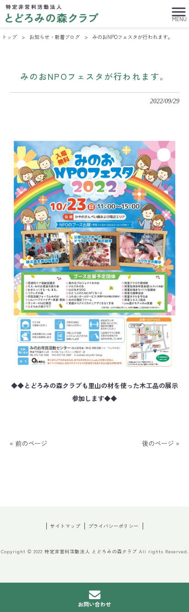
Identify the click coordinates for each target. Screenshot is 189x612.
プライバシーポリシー (113, 526)
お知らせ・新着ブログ (54, 36)
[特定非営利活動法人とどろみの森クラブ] (52, 12)
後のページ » (160, 443)
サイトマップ (65, 526)
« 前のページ (28, 443)
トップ (9, 36)
